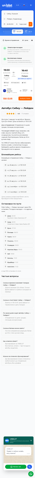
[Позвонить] (29, 467)
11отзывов (14, 92)
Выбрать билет (25, 98)
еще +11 (6, 85)
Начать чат (17, 467)
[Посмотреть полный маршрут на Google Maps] (31, 90)
